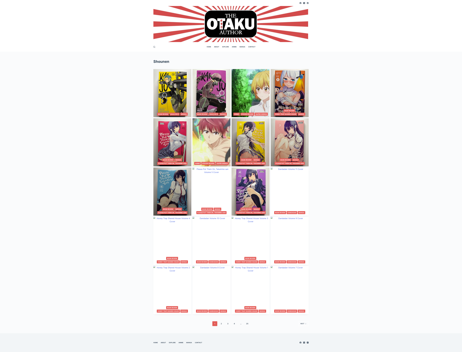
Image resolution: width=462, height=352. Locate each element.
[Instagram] (308, 342)
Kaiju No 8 (174, 114)
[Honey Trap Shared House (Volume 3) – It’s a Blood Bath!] (251, 241)
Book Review (163, 114)
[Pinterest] (308, 3)
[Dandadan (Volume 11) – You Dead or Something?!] (290, 192)
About (216, 47)
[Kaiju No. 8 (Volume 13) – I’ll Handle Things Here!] (172, 93)
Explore (225, 47)
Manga (242, 47)
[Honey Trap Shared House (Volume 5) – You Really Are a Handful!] (290, 93)
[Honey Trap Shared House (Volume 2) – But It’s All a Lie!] (172, 290)
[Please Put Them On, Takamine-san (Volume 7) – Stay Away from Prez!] (290, 142)
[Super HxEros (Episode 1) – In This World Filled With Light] (211, 142)
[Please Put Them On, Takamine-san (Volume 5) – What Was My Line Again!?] (211, 192)
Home (209, 47)
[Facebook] (300, 3)
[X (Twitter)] (304, 3)
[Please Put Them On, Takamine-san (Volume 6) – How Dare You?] (172, 192)
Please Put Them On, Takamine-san (172, 163)
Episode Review (247, 114)
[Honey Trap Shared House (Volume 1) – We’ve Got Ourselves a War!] (251, 290)
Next (302, 323)
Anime (234, 47)
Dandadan (292, 213)
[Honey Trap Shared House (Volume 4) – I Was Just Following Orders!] (172, 241)
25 (247, 324)
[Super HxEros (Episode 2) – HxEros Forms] (251, 93)
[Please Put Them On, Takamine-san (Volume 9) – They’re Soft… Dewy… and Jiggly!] (172, 142)
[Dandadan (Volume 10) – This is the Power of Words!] (211, 241)
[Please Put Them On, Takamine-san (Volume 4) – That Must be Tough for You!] (251, 192)
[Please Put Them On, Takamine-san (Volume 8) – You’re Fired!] (251, 142)
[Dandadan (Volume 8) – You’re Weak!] (211, 290)
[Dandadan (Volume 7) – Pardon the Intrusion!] (290, 290)
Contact (251, 47)
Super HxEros (261, 114)
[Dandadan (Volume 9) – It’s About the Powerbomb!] (290, 241)
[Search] (154, 47)
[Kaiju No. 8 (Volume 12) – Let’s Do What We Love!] (211, 93)
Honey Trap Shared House (285, 114)
